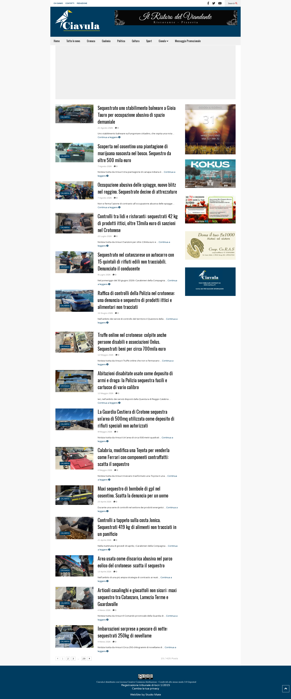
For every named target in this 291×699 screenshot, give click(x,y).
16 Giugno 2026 (105, 313)
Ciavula (163, 41)
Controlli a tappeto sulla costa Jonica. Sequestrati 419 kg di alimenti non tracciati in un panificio (137, 526)
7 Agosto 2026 (105, 166)
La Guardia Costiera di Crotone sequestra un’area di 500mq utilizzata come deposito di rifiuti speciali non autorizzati (136, 418)
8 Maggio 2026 (105, 432)
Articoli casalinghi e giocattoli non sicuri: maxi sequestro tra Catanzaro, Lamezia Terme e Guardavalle (137, 597)
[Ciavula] (79, 22)
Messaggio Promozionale (188, 41)
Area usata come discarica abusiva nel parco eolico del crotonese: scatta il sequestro (135, 562)
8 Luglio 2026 (104, 275)
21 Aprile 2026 (104, 540)
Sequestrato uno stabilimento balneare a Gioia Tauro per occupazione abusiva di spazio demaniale (136, 114)
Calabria (65, 117)
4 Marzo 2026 (104, 610)
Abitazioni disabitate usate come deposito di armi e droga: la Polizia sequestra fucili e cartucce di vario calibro (135, 380)
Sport (149, 41)
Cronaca (91, 41)
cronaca (65, 267)
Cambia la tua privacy (145, 688)
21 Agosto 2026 (105, 128)
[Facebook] (208, 3)
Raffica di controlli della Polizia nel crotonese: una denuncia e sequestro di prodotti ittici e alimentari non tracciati (136, 300)
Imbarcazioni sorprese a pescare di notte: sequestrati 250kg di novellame (133, 632)
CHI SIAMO (58, 3)
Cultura (135, 41)
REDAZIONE (82, 3)
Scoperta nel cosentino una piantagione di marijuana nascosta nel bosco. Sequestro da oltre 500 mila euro (134, 153)
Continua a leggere (108, 137)
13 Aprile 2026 (104, 572)
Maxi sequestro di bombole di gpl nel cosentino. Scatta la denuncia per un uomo (133, 492)
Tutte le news (73, 41)
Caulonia (106, 41)
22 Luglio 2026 (105, 236)
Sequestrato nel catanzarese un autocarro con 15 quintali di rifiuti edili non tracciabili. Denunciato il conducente (136, 261)
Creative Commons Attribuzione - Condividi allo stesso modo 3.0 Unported (161, 682)
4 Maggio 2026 (105, 470)
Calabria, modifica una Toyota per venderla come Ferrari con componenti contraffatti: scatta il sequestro (133, 457)
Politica (121, 41)
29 (83, 658)
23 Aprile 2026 (104, 502)
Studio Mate (153, 694)
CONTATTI (70, 3)
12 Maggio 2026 (105, 355)
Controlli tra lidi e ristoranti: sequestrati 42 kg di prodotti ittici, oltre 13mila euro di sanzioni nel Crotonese (138, 223)
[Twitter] (213, 3)
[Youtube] (220, 3)
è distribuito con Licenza (146, 682)
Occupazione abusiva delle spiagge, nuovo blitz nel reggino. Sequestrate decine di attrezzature (137, 188)
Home (57, 41)
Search (231, 3)
